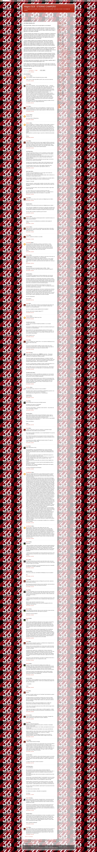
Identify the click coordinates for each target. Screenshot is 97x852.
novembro (63, 74)
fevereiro (62, 87)
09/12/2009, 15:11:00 (30, 605)
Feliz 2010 (62, 47)
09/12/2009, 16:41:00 (30, 751)
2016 (61, 34)
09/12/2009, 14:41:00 (30, 586)
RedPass (60, 26)
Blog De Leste (61, 27)
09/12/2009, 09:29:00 (30, 318)
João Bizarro (62, 104)
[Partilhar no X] (42, 70)
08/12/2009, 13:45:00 (30, 194)
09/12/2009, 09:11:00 (30, 312)
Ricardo (27, 541)
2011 (61, 41)
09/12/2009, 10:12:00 (30, 349)
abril (61, 84)
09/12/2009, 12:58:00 (30, 538)
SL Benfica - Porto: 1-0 (65, 54)
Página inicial (41, 841)
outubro (62, 75)
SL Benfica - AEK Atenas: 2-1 (66, 59)
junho (62, 81)
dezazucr (28, 216)
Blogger (56, 847)
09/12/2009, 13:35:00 (30, 567)
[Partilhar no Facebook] (43, 70)
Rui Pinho (28, 387)
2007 (61, 92)
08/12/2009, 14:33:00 (30, 200)
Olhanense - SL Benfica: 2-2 (66, 63)
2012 (61, 40)
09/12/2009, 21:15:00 (30, 810)
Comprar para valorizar (65, 48)
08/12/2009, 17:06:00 (30, 231)
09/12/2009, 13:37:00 (30, 576)
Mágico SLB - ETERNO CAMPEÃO (40, 6)
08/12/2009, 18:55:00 (30, 263)
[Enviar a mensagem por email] (40, 70)
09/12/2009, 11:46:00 (30, 410)
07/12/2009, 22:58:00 (30, 119)
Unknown (28, 114)
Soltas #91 (62, 66)
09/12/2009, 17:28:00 (30, 794)
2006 (61, 93)
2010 (61, 43)
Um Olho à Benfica (30, 71)
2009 (61, 44)
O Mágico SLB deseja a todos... (66, 51)
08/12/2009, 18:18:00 (30, 251)
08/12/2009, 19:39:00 (30, 270)
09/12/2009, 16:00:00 (30, 687)
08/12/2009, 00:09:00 (30, 137)
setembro (62, 77)
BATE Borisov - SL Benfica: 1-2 (66, 72)
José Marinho (28, 472)
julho (62, 80)
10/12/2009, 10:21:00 (30, 834)
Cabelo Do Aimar (62, 30)
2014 (61, 37)
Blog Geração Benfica (62, 23)
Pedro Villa (28, 352)
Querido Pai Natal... (64, 56)
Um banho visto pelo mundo (66, 53)
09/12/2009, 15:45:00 (30, 638)
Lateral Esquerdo (62, 22)
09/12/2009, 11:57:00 (30, 424)
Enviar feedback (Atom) (32, 843)
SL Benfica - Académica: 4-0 (66, 69)
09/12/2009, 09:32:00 (30, 336)
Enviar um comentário (29, 836)
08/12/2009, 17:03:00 (30, 223)
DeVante (27, 255)
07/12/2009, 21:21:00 (30, 111)
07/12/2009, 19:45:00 (30, 80)
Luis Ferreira (28, 242)
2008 (61, 90)
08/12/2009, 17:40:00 (30, 239)
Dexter (27, 559)
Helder (27, 84)
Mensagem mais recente (29, 841)
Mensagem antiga (51, 841)
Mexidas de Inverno (64, 50)
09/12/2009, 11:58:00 (30, 442)
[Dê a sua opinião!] (41, 70)
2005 (61, 95)
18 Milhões (62, 70)
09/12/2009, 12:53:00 (30, 522)
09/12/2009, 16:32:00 (30, 736)
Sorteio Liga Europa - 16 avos (66, 57)
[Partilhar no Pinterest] (44, 70)
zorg (60, 107)
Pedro (27, 106)
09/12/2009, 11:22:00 (30, 397)
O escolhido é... (63, 60)
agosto (62, 78)
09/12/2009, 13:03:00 (30, 556)
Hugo (27, 722)
